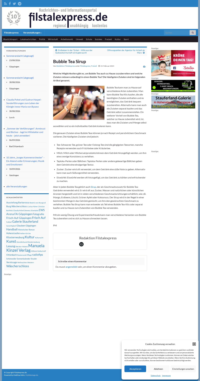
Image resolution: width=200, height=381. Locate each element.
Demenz (27, 210)
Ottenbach (11, 254)
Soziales (98, 39)
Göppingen (31, 225)
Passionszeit (22, 255)
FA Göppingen (23, 214)
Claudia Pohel (18, 210)
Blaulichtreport (10, 39)
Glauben (21, 225)
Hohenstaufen (13, 233)
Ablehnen (158, 369)
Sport (126, 39)
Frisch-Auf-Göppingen (19, 217)
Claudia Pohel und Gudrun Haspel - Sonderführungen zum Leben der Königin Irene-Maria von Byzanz (24, 103)
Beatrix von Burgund (38, 203)
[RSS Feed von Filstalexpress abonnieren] (5, 3)
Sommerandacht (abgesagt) (20, 55)
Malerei (25, 246)
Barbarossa (23, 202)
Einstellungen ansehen (183, 369)
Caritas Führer (32, 206)
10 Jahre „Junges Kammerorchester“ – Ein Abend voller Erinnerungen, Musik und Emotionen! (25, 161)
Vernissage (11, 262)
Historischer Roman (26, 229)
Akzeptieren (135, 369)
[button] (194, 344)
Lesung (10, 246)
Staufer (34, 259)
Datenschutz (156, 375)
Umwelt (79, 39)
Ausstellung (12, 202)
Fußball (9, 222)
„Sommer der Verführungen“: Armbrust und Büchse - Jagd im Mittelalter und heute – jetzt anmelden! (25, 132)
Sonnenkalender (23, 259)
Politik (42, 39)
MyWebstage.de (31, 375)
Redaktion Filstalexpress (66, 66)
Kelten (22, 233)
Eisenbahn (34, 210)
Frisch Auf (39, 218)
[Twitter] (14, 3)
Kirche (28, 233)
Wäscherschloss (17, 266)
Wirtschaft (53, 39)
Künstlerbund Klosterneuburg (28, 242)
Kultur (118, 39)
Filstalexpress (11, 32)
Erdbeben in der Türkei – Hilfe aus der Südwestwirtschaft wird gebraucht (74, 51)
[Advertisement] (26, 320)
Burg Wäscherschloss (16, 206)
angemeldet (71, 266)
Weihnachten (22, 262)
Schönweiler (11, 259)
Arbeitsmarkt (67, 39)
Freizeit (108, 39)
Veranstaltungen (32, 32)
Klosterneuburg (15, 237)
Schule (89, 39)
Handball (12, 229)
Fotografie (38, 214)
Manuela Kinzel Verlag (25, 248)
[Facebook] (10, 3)
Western (30, 262)
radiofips (37, 254)
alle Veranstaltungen (16, 186)
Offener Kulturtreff (38, 251)
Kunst (11, 241)
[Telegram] (19, 3)
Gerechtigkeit (11, 226)
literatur (19, 246)
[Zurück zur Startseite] (100, 18)
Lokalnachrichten (28, 39)
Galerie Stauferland (25, 221)
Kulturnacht (39, 238)
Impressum (166, 375)
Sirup (93, 186)
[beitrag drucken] (144, 66)
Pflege (29, 255)
